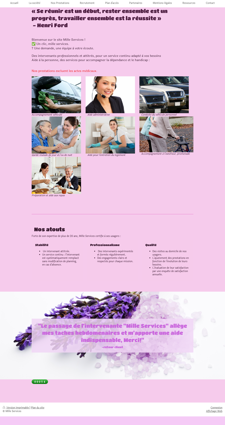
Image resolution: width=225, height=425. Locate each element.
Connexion (216, 408)
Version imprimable (18, 408)
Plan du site (37, 408)
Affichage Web (214, 411)
